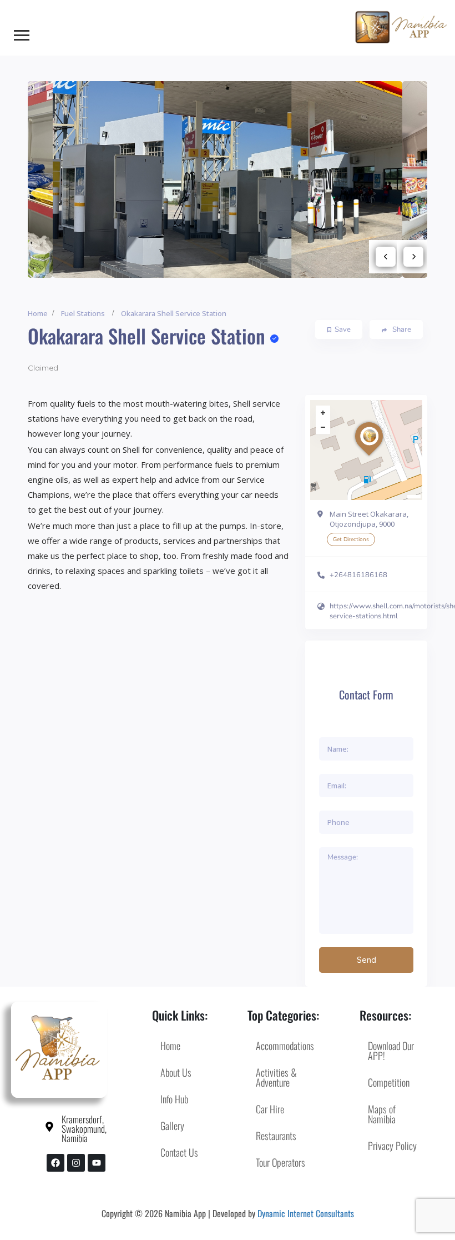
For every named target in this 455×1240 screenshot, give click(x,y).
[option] (228, 179)
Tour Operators (280, 1162)
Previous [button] (385, 256)
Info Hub (174, 1099)
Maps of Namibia (382, 1114)
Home (38, 313)
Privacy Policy (392, 1145)
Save (343, 329)
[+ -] (366, 450)
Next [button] (413, 256)
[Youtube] (96, 1163)
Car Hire (270, 1109)
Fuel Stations (83, 313)
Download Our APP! (391, 1050)
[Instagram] (76, 1163)
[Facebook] (55, 1163)
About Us (175, 1072)
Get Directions (351, 539)
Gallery (172, 1125)
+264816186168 (358, 575)
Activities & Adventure (276, 1077)
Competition (389, 1082)
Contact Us (179, 1152)
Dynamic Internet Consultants (305, 1213)
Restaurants (276, 1135)
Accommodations (285, 1045)
